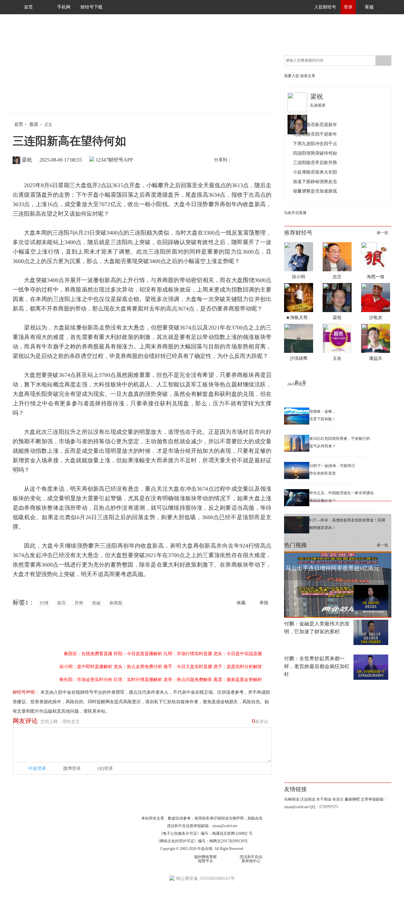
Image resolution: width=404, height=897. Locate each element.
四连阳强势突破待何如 (315, 153)
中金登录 (37, 768)
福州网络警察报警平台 (205, 859)
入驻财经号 (325, 7)
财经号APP (120, 160)
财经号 (30, 69)
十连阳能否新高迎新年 (315, 124)
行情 (44, 603)
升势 (78, 603)
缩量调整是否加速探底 (315, 191)
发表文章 (307, 76)
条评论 (260, 720)
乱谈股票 (317, 105)
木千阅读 (323, 799)
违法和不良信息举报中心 (251, 859)
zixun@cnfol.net (224, 826)
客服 (369, 7)
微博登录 (72, 768)
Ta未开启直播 (295, 213)
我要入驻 (291, 76)
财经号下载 (91, 7)
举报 (263, 602)
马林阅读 (291, 799)
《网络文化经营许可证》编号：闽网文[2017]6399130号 (202, 841)
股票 (33, 124)
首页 (28, 7)
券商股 (115, 603)
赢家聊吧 (352, 799)
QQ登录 (105, 768)
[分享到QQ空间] (265, 160)
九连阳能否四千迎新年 (315, 134)
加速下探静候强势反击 (315, 181)
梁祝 (27, 160)
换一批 (382, 232)
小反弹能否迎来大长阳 (315, 172)
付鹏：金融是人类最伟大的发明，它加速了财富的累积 (317, 627)
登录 (348, 7)
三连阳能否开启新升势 (315, 162)
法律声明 (236, 818)
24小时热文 (296, 384)
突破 (96, 603)
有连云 (338, 799)
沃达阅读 (307, 799)
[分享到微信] (252, 160)
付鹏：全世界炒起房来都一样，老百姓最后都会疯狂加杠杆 (317, 666)
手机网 (63, 7)
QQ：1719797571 (324, 807)
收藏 (241, 602)
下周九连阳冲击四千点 (315, 143)
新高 (61, 603)
